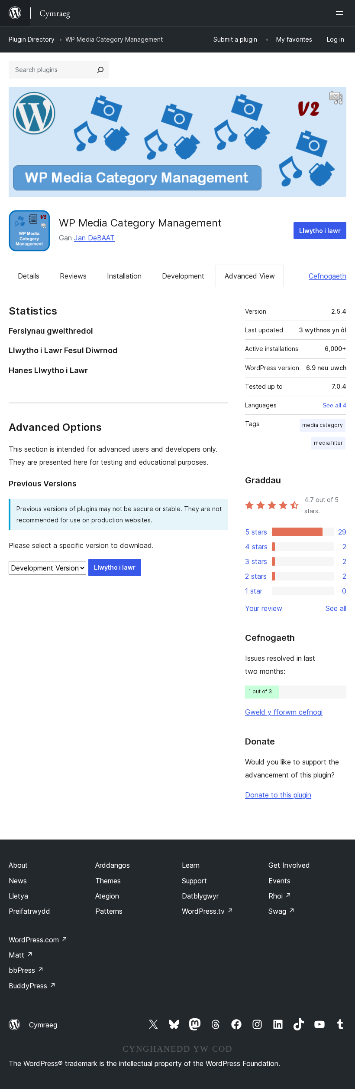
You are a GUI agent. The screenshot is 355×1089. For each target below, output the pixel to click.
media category (322, 425)
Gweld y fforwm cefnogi (284, 712)
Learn (191, 865)
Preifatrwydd (29, 911)
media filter (328, 443)
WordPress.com (38, 939)
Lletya (18, 896)
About (18, 865)
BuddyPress (32, 985)
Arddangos (112, 865)
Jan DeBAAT (94, 237)
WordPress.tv (207, 911)
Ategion (107, 896)
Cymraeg (43, 1024)
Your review (263, 608)
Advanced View (250, 276)
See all (336, 608)
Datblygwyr (200, 896)
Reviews (73, 276)
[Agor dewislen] (341, 13)
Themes (108, 880)
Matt (21, 955)
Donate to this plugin (278, 795)
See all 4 (334, 405)
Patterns (109, 911)
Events (279, 880)
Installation (124, 276)
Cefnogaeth (327, 276)
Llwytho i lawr (320, 230)
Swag (281, 911)
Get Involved (289, 865)
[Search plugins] (100, 70)
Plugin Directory (32, 39)
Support (194, 880)
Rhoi (279, 896)
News (18, 880)
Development (183, 276)
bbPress (26, 970)
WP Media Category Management (140, 222)
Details (28, 276)
